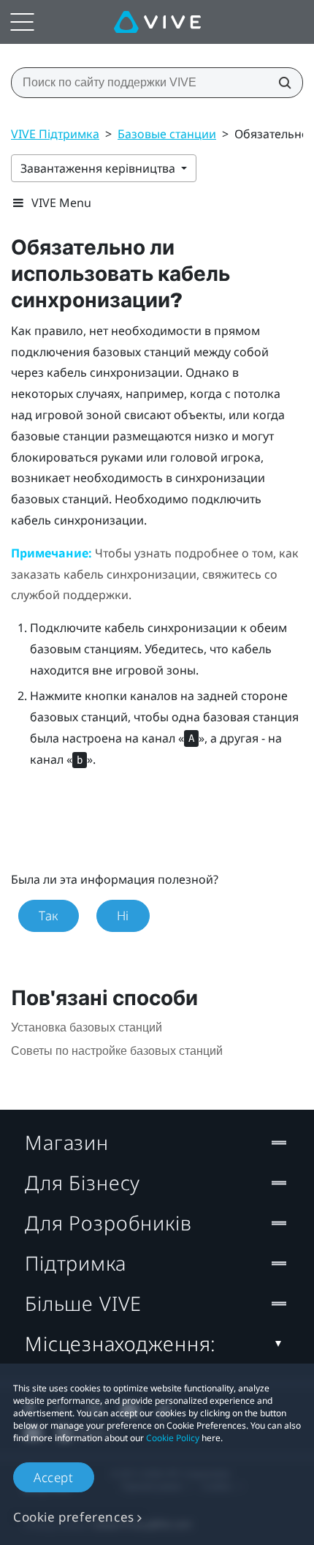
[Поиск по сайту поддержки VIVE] (280, 82)
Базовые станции (167, 134)
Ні (123, 915)
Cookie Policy (172, 1438)
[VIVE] (157, 22)
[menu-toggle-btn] (22, 22)
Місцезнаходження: (120, 1343)
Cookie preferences (73, 1516)
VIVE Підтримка (55, 134)
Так (48, 915)
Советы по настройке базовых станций (117, 1051)
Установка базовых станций (86, 1027)
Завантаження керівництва (99, 168)
